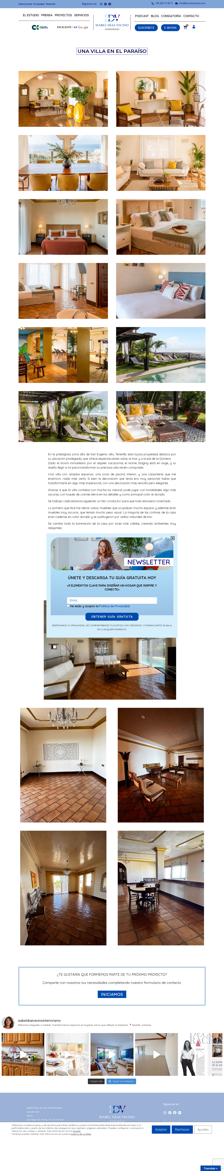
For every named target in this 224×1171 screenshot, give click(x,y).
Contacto (191, 16)
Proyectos (63, 15)
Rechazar (182, 1129)
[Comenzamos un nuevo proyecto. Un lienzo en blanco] (156, 1054)
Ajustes (203, 1129)
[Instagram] (101, 4)
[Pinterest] (105, 4)
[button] (72, 27)
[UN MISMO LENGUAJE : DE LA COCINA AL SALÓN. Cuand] (112, 1054)
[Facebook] (109, 4)
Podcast (142, 16)
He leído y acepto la (100, 606)
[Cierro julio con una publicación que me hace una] (201, 1054)
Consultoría (171, 16)
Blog (155, 16)
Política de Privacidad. (114, 606)
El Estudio (31, 15)
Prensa (46, 15)
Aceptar (161, 1129)
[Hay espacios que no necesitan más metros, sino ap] (23, 1054)
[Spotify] (179, 1112)
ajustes (77, 1131)
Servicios (81, 15)
